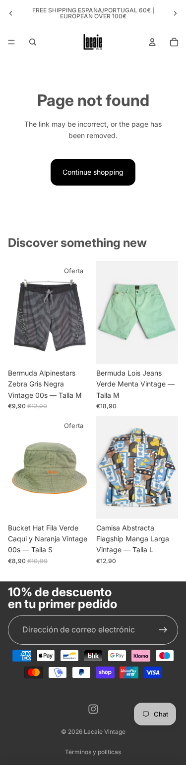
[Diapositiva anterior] (11, 13)
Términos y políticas (93, 752)
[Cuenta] (152, 42)
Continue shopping (93, 172)
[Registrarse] (163, 630)
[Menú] (11, 42)
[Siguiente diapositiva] (175, 13)
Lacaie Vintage (104, 731)
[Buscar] (33, 42)
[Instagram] (93, 709)
